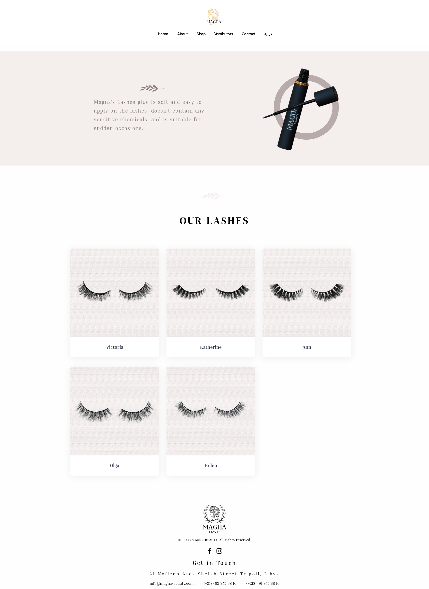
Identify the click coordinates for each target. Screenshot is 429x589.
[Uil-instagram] (219, 551)
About (182, 34)
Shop (201, 34)
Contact (248, 34)
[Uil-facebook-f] (209, 551)
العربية (269, 34)
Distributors (223, 34)
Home (163, 34)
